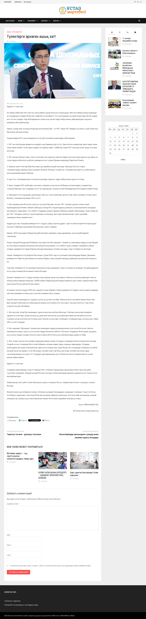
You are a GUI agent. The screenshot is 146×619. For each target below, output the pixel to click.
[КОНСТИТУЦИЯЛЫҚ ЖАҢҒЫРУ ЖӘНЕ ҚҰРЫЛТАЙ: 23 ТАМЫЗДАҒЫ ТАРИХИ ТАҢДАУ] (114, 82)
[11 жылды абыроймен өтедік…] (114, 38)
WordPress (65, 615)
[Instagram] (137, 1)
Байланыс (18, 2)
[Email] (140, 1)
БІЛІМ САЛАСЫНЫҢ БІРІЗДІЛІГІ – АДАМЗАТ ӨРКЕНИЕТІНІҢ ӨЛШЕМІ (52, 475)
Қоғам (56, 21)
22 (133, 145)
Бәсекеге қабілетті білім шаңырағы (129, 52)
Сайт (9, 555)
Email (9, 545)
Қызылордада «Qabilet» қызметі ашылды (129, 102)
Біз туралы (27, 2)
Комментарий (13, 504)
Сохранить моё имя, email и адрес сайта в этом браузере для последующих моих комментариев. (50, 566)
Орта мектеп (17, 32)
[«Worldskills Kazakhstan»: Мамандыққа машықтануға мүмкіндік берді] (114, 63)
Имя (9, 535)
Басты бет (10, 21)
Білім (20, 21)
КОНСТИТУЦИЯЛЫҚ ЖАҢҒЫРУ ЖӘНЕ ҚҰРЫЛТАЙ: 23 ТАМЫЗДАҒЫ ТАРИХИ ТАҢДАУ (130, 86)
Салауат (44, 21)
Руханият (32, 21)
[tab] (112, 32)
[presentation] (112, 32)
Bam (72, 615)
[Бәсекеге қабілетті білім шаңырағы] (114, 51)
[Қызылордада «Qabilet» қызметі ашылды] (114, 100)
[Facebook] (135, 1)
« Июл (122, 159)
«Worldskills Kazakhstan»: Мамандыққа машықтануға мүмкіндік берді (128, 68)
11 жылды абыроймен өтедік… (130, 39)
